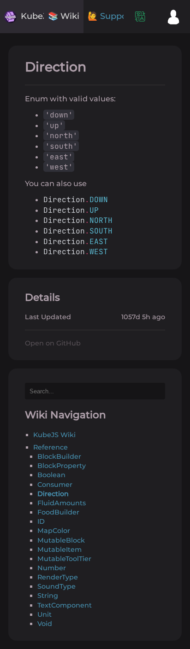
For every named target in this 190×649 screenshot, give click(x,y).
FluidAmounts (61, 503)
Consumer (54, 484)
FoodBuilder (58, 512)
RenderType (57, 577)
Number (51, 568)
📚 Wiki (63, 16)
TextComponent (64, 605)
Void (44, 624)
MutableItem (59, 549)
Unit (44, 614)
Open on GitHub (53, 343)
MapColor (53, 530)
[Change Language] (140, 16)
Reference (50, 447)
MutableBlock (61, 540)
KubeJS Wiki (54, 435)
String (47, 595)
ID (41, 521)
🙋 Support (110, 16)
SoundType (56, 586)
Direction (53, 494)
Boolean (51, 475)
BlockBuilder (59, 456)
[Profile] (173, 16)
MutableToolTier (64, 559)
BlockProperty (61, 466)
